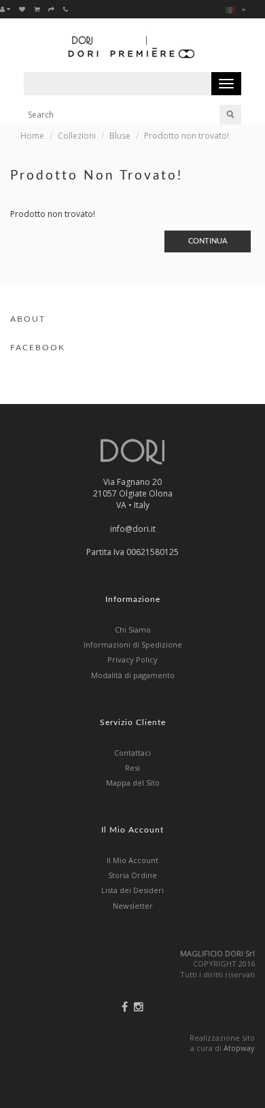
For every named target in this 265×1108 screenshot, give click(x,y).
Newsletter (133, 906)
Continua (207, 241)
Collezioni (77, 135)
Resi (132, 767)
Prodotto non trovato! (186, 135)
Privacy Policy (132, 659)
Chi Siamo (133, 629)
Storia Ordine (132, 875)
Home (32, 135)
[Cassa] (51, 8)
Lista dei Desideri (132, 890)
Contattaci (132, 753)
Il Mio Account (132, 860)
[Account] (5, 8)
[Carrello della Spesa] (36, 8)
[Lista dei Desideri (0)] (22, 8)
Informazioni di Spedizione (133, 644)
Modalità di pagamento (133, 675)
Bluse (119, 135)
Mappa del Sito (133, 782)
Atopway (239, 1048)
